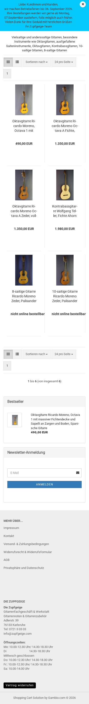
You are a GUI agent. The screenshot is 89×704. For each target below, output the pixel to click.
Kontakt (9, 536)
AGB (6, 560)
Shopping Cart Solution (28, 698)
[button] (8, 62)
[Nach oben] (76, 697)
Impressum (11, 528)
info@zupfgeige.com (18, 633)
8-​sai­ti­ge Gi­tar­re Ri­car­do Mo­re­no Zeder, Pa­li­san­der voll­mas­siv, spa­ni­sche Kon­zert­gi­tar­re (24, 296)
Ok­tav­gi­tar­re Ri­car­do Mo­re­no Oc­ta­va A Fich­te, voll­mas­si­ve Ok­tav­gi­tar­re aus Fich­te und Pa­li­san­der (65, 126)
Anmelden (44, 484)
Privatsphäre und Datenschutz (24, 568)
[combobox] (37, 62)
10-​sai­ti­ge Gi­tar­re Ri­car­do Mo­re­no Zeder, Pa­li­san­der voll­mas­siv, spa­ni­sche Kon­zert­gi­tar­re (65, 296)
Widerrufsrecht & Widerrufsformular (28, 552)
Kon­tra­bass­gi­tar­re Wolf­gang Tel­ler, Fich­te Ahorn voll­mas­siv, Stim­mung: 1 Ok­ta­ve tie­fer (64, 211)
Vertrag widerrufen (20, 685)
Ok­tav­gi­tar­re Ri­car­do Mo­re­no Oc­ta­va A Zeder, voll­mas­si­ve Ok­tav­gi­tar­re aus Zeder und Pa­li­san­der (24, 211)
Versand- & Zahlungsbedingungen (26, 544)
